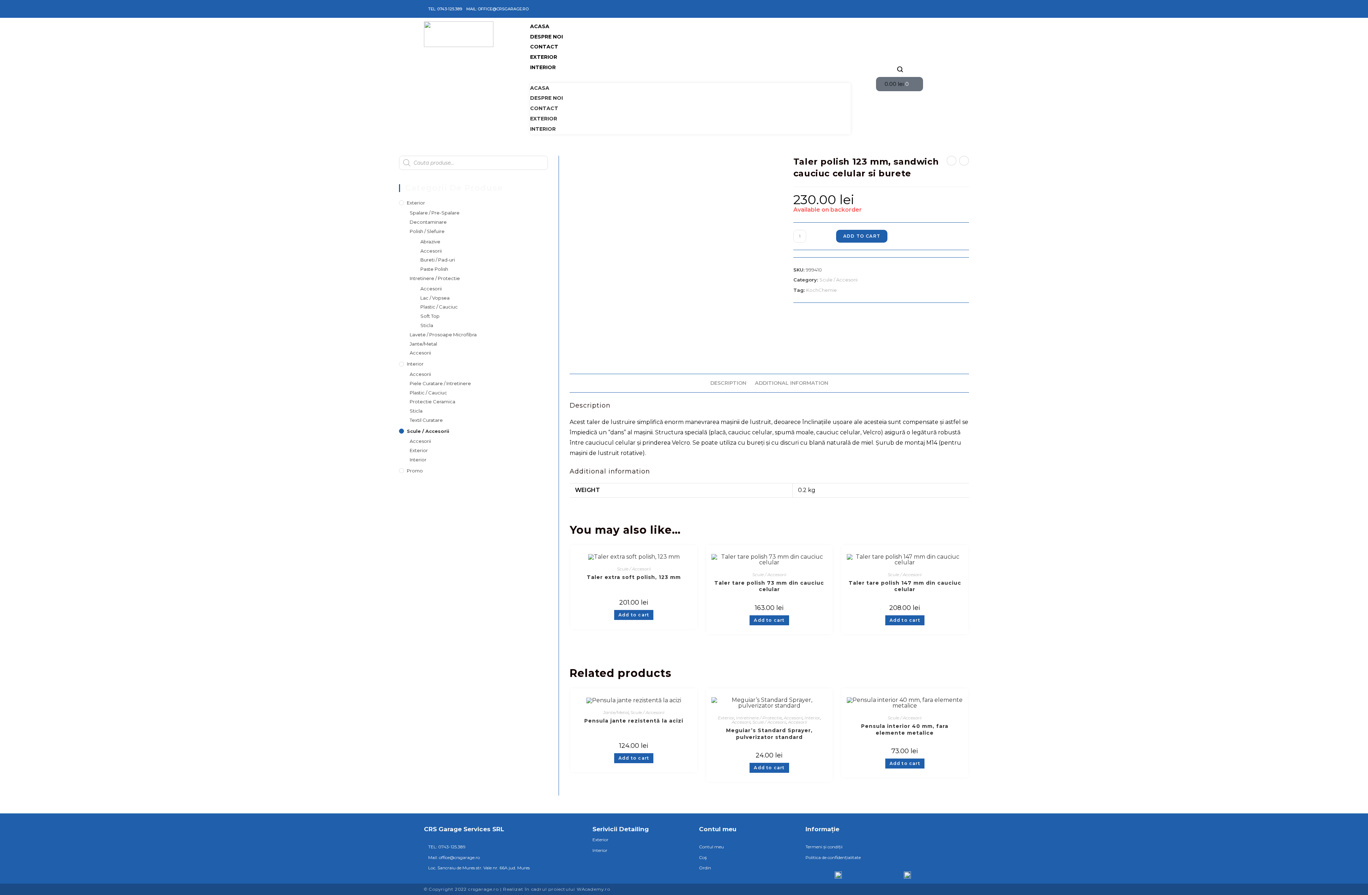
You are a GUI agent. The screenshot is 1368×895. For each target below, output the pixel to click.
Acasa (539, 26)
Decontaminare (428, 222)
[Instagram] (899, 8)
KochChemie (821, 290)
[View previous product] (952, 161)
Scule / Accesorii (838, 280)
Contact (544, 46)
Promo (415, 471)
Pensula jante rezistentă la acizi (633, 721)
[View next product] (964, 161)
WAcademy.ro (593, 889)
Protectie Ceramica (432, 401)
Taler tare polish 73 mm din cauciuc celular (769, 586)
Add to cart (861, 236)
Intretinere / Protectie (759, 717)
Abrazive (430, 241)
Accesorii (793, 717)
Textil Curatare (426, 420)
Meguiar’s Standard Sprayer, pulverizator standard (769, 733)
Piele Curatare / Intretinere (440, 383)
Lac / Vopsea (435, 298)
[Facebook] (889, 8)
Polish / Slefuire (427, 231)
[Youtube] (920, 8)
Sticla (426, 325)
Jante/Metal (616, 712)
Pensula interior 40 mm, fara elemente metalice (904, 729)
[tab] (728, 383)
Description (728, 383)
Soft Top (430, 316)
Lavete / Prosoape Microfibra (443, 334)
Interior (543, 67)
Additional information (791, 383)
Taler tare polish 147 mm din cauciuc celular (905, 586)
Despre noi (546, 36)
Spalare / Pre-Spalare (435, 213)
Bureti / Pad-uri (437, 260)
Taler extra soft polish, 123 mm (634, 577)
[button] (690, 78)
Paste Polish (434, 269)
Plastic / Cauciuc (439, 307)
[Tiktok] (910, 8)
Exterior (543, 57)
